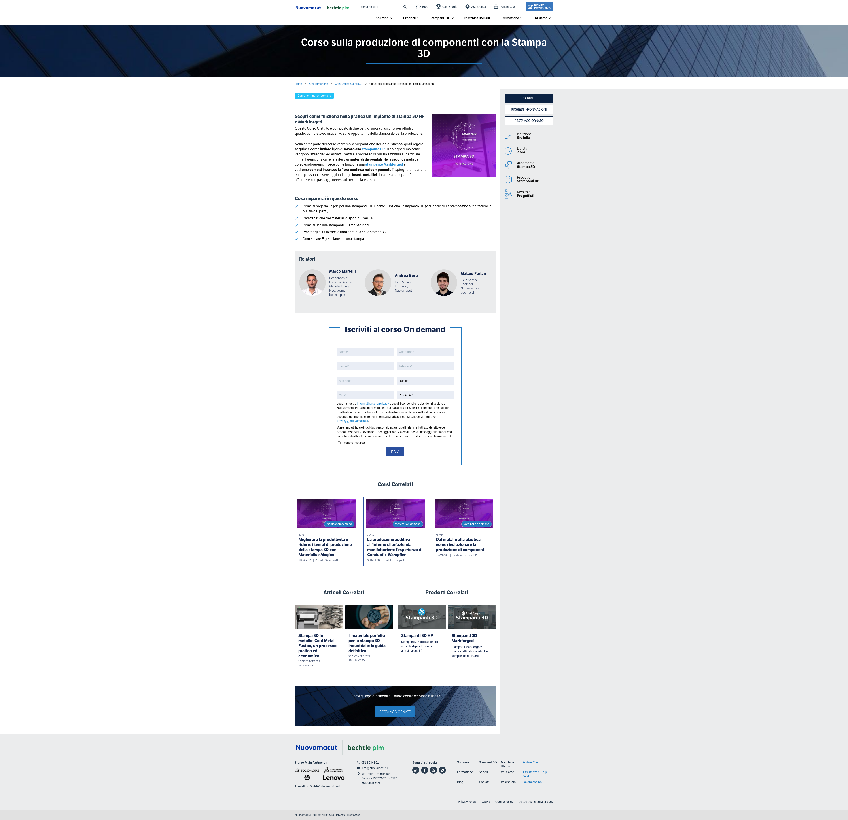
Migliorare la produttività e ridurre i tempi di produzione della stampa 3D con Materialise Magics (325, 547)
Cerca (405, 7)
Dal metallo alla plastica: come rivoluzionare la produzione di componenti (460, 544)
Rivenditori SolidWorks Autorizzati (317, 786)
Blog (425, 7)
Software (463, 762)
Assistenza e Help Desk (535, 774)
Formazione (465, 772)
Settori (483, 772)
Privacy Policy (467, 802)
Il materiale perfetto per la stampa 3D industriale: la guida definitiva (367, 643)
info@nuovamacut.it (374, 768)
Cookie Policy (504, 802)
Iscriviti (529, 98)
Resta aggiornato (529, 121)
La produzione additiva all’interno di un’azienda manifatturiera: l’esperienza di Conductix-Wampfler (394, 547)
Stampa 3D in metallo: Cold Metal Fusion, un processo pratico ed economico (317, 645)
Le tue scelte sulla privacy (536, 802)
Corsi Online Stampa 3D (348, 83)
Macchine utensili (477, 18)
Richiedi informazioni (529, 109)
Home (298, 83)
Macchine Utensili (507, 764)
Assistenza (478, 7)
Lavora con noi (532, 782)
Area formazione (318, 83)
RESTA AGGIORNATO (395, 712)
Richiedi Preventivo (542, 7)
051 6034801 (370, 763)
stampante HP (373, 149)
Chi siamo (507, 772)
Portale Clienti (509, 7)
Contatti (484, 782)
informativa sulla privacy (373, 404)
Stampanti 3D (440, 18)
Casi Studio (449, 7)
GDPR (486, 802)
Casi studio (508, 782)
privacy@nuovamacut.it (352, 421)
